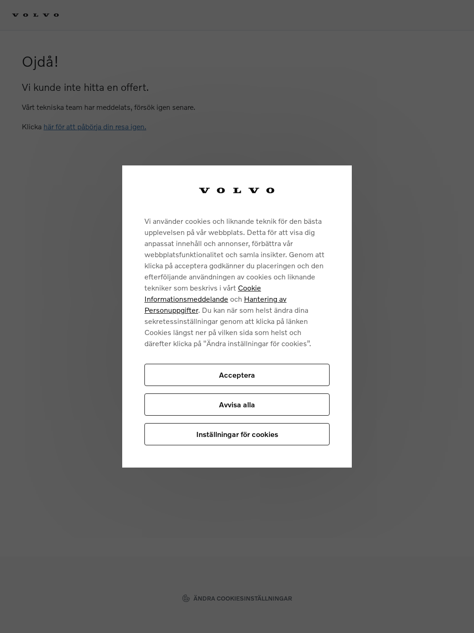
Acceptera (237, 374)
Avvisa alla (237, 404)
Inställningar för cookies (237, 434)
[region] (237, 316)
